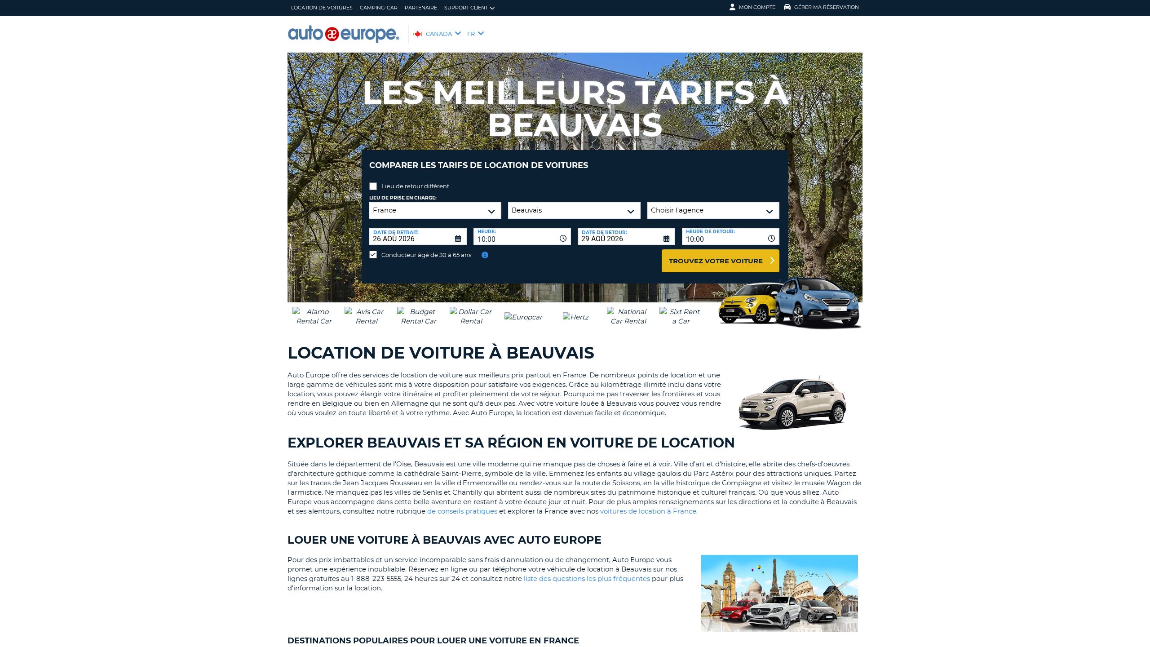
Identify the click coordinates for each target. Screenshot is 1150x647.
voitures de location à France (648, 511)
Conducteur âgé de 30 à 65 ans (426, 254)
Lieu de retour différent (415, 186)
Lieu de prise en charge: (403, 198)
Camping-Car (379, 7)
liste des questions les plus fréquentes (587, 578)
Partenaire (421, 7)
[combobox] (522, 236)
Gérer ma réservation (826, 7)
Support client (466, 7)
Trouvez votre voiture (716, 261)
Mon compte (757, 7)
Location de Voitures (322, 7)
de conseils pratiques (462, 511)
